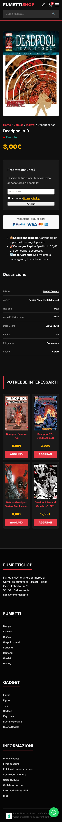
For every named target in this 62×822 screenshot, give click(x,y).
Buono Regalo (11, 726)
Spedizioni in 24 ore (14, 774)
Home (7, 124)
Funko (6, 695)
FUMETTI (18, 4)
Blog (5, 795)
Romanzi (8, 652)
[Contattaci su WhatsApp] (54, 813)
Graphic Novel (11, 642)
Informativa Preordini (15, 790)
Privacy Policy (31, 198)
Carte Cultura (11, 779)
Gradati (7, 658)
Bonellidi (8, 647)
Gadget (7, 711)
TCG (5, 705)
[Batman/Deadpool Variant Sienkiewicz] (16, 481)
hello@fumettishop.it (15, 594)
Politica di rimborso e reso (18, 769)
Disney (7, 636)
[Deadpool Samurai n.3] (16, 413)
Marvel (30, 124)
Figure (7, 700)
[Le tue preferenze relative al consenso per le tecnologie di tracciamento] (9, 816)
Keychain (8, 716)
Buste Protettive (12, 721)
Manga (7, 626)
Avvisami (31, 204)
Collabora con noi (13, 785)
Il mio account (11, 763)
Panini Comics (51, 291)
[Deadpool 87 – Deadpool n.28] (45, 413)
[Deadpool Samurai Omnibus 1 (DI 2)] (45, 481)
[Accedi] (44, 5)
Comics (18, 124)
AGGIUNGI (16, 454)
